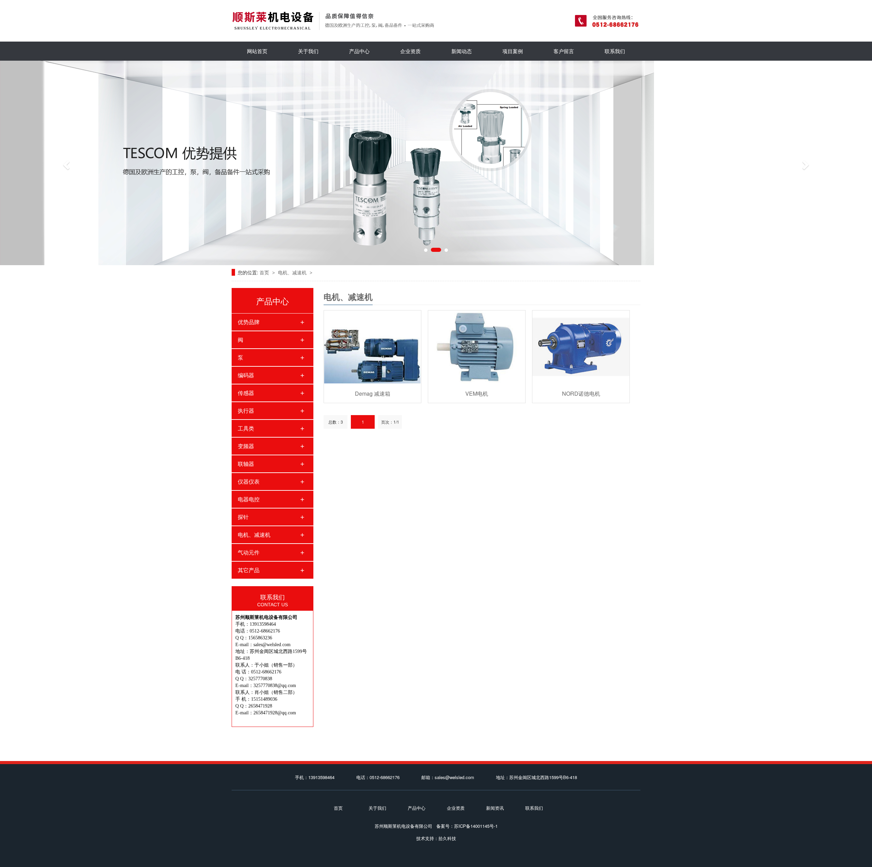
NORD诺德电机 (581, 393)
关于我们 (308, 51)
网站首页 (257, 51)
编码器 (246, 375)
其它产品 (249, 570)
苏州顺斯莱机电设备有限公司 (403, 826)
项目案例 (512, 51)
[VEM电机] (476, 346)
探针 (243, 517)
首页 (265, 272)
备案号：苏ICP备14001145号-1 (467, 826)
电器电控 (249, 499)
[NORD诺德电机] (580, 346)
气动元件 (249, 552)
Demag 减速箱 (372, 393)
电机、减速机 (293, 272)
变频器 (246, 446)
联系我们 (615, 51)
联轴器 (246, 464)
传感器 (246, 393)
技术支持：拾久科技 (436, 838)
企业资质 (410, 51)
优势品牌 (249, 322)
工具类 (246, 428)
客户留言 (564, 51)
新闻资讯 (495, 808)
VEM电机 (476, 393)
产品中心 (359, 51)
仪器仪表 (249, 481)
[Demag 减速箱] (372, 346)
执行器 (246, 410)
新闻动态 (461, 51)
